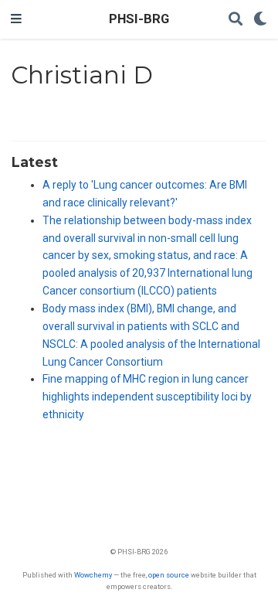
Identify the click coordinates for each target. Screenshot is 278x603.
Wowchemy (93, 575)
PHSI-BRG (139, 19)
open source (168, 575)
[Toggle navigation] (16, 19)
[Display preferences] (260, 20)
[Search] (235, 20)
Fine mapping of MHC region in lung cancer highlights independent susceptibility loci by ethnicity (147, 397)
